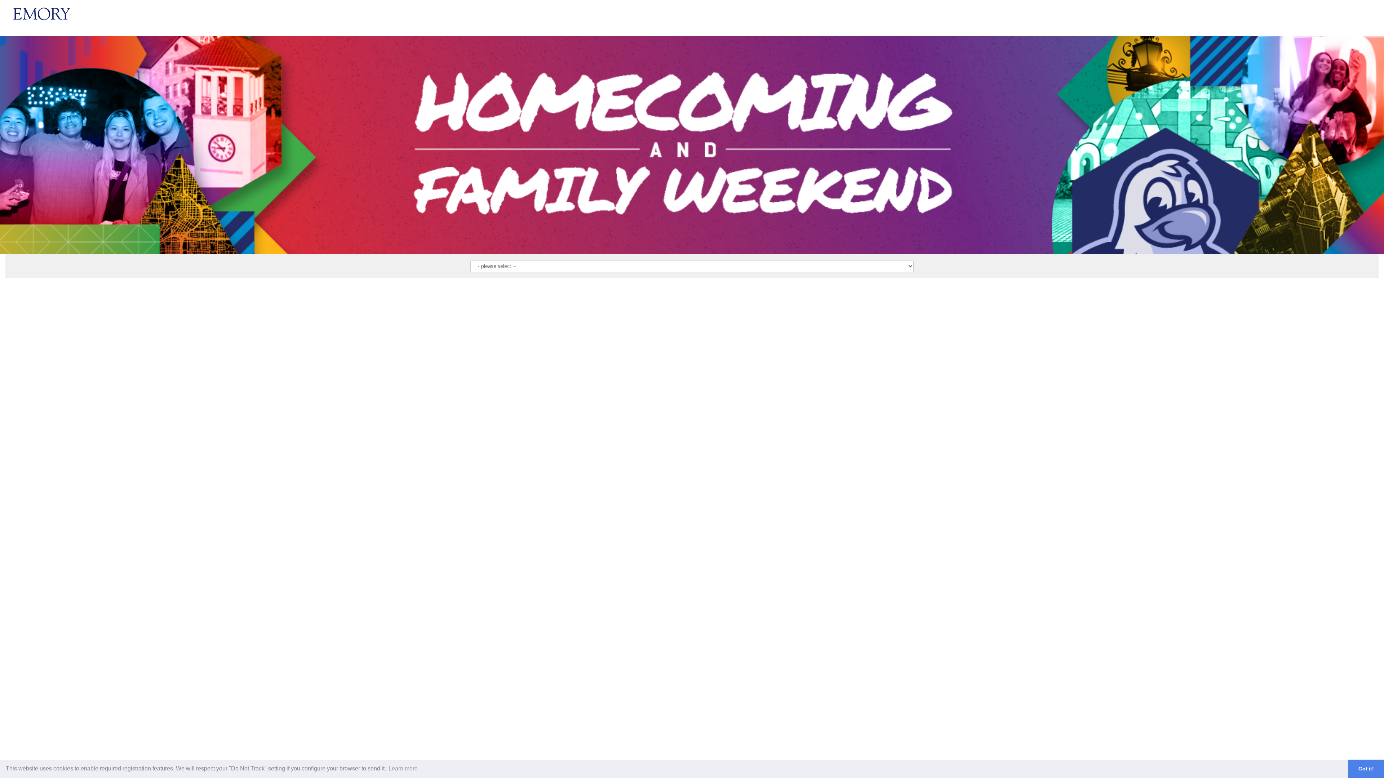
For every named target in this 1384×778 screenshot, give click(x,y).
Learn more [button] (403, 768)
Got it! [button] (1366, 769)
